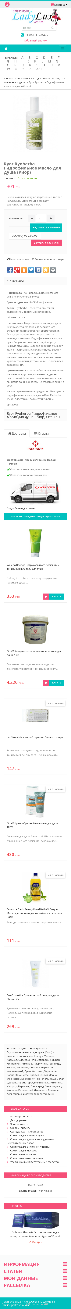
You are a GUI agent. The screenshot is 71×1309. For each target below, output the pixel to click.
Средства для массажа (23, 1150)
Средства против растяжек (26, 1158)
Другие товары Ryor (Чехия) (35, 1190)
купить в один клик (47, 242)
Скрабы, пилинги (20, 1127)
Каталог (8, 78)
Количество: (17, 218)
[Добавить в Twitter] (31, 270)
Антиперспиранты (21, 1116)
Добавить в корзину (47, 227)
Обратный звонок (35, 40)
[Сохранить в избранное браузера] (46, 270)
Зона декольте (19, 1124)
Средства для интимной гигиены (30, 1146)
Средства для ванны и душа (27, 1135)
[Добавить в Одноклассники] (24, 270)
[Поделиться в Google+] (17, 270)
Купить (56, 596)
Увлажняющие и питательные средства (34, 1162)
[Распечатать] (53, 270)
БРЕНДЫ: (12, 57)
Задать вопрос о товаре (49, 259)
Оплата (43, 433)
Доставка (18, 433)
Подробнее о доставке (21, 508)
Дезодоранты (18, 1120)
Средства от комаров (23, 1154)
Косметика (23, 78)
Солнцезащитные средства (27, 1131)
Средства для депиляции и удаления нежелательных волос (31, 1141)
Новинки (17, 1206)
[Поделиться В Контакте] (38, 270)
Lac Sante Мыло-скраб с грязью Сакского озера (35, 737)
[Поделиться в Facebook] (10, 270)
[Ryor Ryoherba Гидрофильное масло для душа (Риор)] (35, 123)
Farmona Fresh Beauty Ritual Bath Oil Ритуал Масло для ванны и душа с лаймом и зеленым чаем (34, 913)
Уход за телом (41, 78)
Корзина (59, 4)
